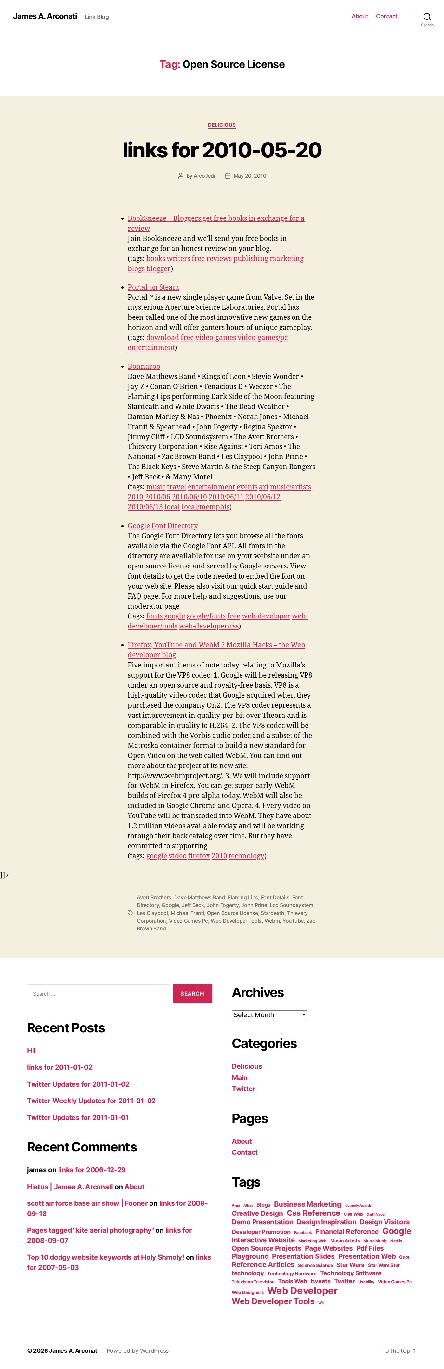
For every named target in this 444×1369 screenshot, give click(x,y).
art (263, 487)
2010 (135, 497)
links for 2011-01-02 (60, 1067)
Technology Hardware (292, 1273)
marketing (287, 259)
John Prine (254, 905)
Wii (321, 1303)
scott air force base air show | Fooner (87, 1203)
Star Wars (350, 1264)
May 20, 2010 (250, 175)
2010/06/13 (145, 507)
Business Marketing (308, 1204)
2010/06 (157, 497)
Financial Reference (347, 1231)
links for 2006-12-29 (92, 1170)
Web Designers (248, 1292)
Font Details (275, 897)
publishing (250, 259)
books (155, 259)
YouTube (293, 920)
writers (178, 259)
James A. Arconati (45, 16)
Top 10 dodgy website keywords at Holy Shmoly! (105, 1257)
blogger (158, 269)
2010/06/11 (226, 497)
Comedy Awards (358, 1205)
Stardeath (272, 913)
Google (170, 905)
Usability (366, 1281)
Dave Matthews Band (199, 897)
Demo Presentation (262, 1222)
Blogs (263, 1204)
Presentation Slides (303, 1256)
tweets (320, 1281)
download (162, 337)
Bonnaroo (144, 366)
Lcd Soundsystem (291, 905)
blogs (136, 269)
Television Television (253, 1281)
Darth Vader (376, 1215)
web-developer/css (209, 626)
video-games (215, 337)
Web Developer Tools (236, 920)
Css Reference (314, 1213)
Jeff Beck (193, 905)
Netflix (396, 1240)
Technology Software (351, 1272)
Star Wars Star (384, 1265)
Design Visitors (385, 1222)
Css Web (353, 1214)
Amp (236, 1205)
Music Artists (345, 1241)
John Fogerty (223, 905)
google (174, 616)
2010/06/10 (189, 497)
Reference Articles (263, 1264)
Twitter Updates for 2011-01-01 (78, 1118)
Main (240, 1078)
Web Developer (302, 1290)
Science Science (315, 1265)
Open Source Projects (267, 1248)
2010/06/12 (263, 497)
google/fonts (206, 616)
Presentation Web (367, 1256)
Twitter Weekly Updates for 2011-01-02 (91, 1101)
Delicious (222, 125)
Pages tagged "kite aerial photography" (90, 1230)
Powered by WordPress (138, 1350)
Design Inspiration (326, 1222)
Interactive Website (263, 1240)
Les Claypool (152, 913)
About (360, 16)
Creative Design (257, 1213)
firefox (199, 856)
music (155, 487)
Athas (248, 1205)
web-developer (266, 616)
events (247, 487)
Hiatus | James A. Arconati (70, 1187)
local (172, 507)
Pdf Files (370, 1248)
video (178, 856)
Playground (250, 1256)
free (198, 259)
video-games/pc (263, 337)
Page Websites (329, 1248)
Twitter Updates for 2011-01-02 (78, 1084)
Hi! (31, 1051)
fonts (154, 616)
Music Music (375, 1240)
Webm (272, 920)
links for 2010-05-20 (222, 149)
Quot (404, 1257)
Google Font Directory (163, 526)
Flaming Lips (243, 897)
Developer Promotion (261, 1231)
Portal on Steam (153, 287)
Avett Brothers (154, 897)
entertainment (151, 347)
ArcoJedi (204, 175)
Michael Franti (187, 913)
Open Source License (232, 913)
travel (176, 487)
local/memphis (205, 507)
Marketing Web (312, 1240)
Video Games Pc (188, 920)
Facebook (303, 1232)
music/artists (290, 487)
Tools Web (292, 1281)
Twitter (243, 1089)
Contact (387, 16)
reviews (219, 259)
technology (246, 856)
